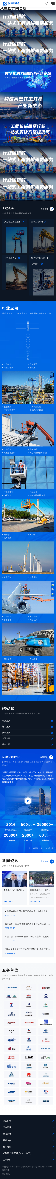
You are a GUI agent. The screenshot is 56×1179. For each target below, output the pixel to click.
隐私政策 (49, 1167)
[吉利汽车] (28, 1066)
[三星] (10, 1092)
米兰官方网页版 (13, 8)
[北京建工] (10, 1014)
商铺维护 (33, 449)
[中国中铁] (10, 1075)
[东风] (45, 1040)
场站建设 (33, 364)
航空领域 (7, 577)
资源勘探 (7, 535)
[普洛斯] (45, 1058)
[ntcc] (45, 997)
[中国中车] (45, 988)
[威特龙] (10, 1023)
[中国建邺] (45, 1066)
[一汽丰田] (28, 1014)
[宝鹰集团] (45, 1014)
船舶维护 (7, 407)
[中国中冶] (45, 1032)
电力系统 (7, 538)
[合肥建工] (45, 1092)
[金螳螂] (28, 988)
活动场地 (7, 616)
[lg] (10, 1049)
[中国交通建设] (45, 1075)
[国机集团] (10, 997)
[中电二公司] (10, 1040)
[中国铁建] (28, 997)
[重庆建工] (10, 1005)
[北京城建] (45, 1005)
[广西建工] (28, 1005)
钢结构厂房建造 (36, 410)
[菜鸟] (10, 1066)
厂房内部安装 (35, 407)
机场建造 (7, 364)
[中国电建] (28, 1040)
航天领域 (33, 577)
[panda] (45, 1049)
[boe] (10, 1032)
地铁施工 (33, 367)
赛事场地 (7, 620)
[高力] (45, 1084)
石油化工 (33, 535)
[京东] (10, 1058)
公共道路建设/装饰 (37, 495)
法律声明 (5, 1170)
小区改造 (7, 495)
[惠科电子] (28, 1084)
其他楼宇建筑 (9, 453)
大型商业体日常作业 (38, 453)
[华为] (28, 1075)
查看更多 (44, 209)
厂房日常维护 (9, 410)
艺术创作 (7, 659)
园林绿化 (33, 492)
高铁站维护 (8, 367)
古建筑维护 (8, 492)
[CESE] (10, 1084)
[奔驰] (28, 1101)
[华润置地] (28, 1092)
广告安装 (7, 449)
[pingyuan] (28, 1023)
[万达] (28, 1049)
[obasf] (28, 1058)
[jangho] (10, 988)
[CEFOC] (45, 1101)
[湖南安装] (45, 1023)
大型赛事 (33, 616)
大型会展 (33, 620)
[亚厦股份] (10, 1101)
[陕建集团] (28, 1032)
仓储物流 (33, 659)
